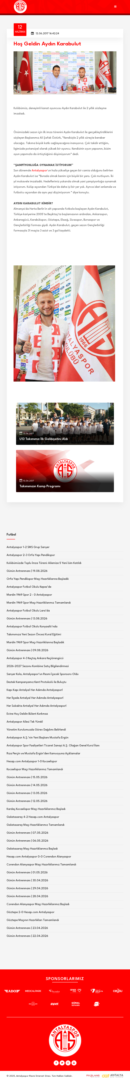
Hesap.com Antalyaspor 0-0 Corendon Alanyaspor (39, 856)
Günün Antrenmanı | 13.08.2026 (27, 618)
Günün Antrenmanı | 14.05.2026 (27, 785)
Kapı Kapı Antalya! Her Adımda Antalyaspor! (35, 690)
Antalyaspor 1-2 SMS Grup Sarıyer (28, 547)
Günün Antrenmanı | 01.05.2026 (27, 872)
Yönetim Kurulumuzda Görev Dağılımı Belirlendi (36, 729)
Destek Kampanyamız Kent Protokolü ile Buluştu (36, 682)
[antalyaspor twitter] (62, 1062)
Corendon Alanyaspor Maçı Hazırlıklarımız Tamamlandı (41, 864)
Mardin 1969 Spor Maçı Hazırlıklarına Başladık (35, 642)
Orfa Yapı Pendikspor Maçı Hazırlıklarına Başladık (38, 579)
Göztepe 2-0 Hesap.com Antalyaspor (30, 912)
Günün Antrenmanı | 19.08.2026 (27, 571)
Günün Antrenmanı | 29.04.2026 (27, 888)
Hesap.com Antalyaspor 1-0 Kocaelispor (32, 761)
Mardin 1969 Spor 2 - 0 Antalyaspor (29, 594)
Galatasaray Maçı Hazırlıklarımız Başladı (32, 848)
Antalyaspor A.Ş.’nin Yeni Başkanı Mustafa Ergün (37, 737)
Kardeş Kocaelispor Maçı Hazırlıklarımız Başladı (36, 809)
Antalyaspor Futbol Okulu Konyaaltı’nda (32, 626)
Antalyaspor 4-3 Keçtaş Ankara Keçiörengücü (35, 658)
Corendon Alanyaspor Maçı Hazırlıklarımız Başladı (38, 904)
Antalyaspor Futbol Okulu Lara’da (28, 610)
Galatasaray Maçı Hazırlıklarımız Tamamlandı (35, 825)
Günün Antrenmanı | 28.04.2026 (27, 896)
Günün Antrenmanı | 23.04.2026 (27, 928)
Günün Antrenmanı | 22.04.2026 (27, 936)
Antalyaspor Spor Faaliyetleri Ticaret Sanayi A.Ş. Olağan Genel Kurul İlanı (53, 745)
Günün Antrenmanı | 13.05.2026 (27, 793)
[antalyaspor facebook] (56, 1062)
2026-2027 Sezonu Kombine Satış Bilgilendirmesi (38, 666)
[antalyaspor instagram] (68, 1062)
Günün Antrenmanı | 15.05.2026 (27, 777)
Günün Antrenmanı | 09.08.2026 (27, 650)
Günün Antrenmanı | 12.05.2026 (27, 801)
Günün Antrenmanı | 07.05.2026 (27, 832)
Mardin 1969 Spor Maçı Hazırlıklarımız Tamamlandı (39, 602)
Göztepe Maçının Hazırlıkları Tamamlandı (33, 920)
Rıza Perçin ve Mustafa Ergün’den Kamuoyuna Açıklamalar (43, 753)
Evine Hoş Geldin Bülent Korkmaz (27, 713)
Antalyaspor (39, 170)
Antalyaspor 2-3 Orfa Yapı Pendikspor (31, 555)
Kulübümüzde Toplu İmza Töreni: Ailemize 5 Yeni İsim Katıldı (44, 563)
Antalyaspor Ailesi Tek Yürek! (25, 721)
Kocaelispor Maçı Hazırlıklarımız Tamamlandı (35, 769)
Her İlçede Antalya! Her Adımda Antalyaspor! (35, 698)
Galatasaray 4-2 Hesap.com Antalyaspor (33, 817)
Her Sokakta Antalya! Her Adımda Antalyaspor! (37, 706)
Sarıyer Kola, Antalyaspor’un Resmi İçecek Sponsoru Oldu (43, 674)
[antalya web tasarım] (92, 1075)
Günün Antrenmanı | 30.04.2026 (27, 880)
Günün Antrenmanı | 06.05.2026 (27, 840)
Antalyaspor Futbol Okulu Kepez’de (29, 586)
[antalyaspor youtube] (74, 1062)
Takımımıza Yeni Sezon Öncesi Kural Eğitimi (34, 634)
